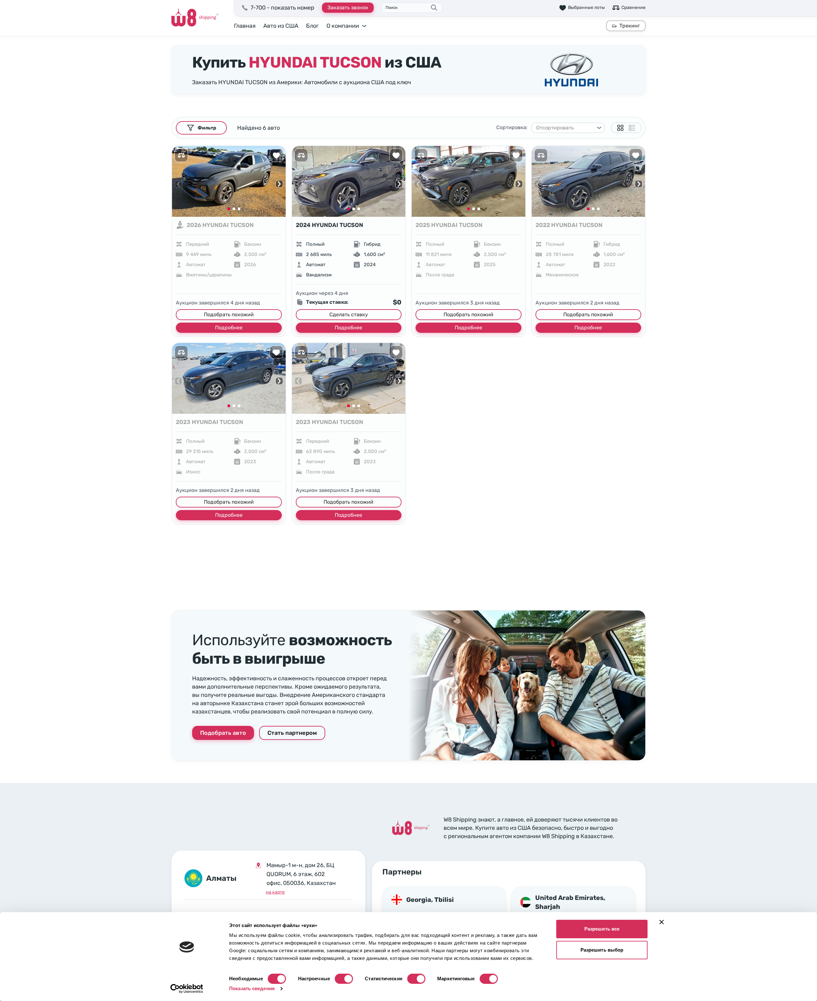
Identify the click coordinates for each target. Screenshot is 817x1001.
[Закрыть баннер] (661, 922)
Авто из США (280, 26)
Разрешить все (601, 929)
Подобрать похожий (229, 314)
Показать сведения (252, 988)
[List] (632, 128)
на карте (275, 892)
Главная (245, 26)
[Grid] (620, 128)
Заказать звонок (347, 7)
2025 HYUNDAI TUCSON (449, 225)
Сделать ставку (348, 314)
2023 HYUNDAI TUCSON (209, 422)
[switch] (344, 979)
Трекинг (629, 26)
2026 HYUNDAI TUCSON (220, 225)
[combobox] (565, 128)
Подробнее (229, 328)
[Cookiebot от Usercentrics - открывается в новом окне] (187, 988)
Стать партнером (292, 732)
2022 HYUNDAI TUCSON (569, 225)
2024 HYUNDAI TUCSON (329, 225)
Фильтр (207, 128)
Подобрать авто (223, 732)
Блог (312, 26)
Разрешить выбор (602, 950)
